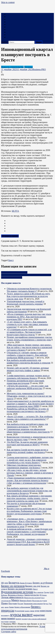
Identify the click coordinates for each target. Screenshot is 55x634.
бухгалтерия (19, 611)
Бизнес (10, 14)
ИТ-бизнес (43, 595)
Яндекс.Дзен (47, 603)
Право (10, 29)
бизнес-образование (22, 607)
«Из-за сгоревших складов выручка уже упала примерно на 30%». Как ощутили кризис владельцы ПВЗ (29, 316)
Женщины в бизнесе (16, 595)
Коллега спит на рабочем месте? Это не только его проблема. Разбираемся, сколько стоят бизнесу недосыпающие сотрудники (29, 511)
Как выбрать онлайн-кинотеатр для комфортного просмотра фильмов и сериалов (28, 361)
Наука (10, 32)
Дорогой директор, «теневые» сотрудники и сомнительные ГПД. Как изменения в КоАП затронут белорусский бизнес (28, 542)
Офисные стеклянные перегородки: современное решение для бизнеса (24, 466)
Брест (11, 260)
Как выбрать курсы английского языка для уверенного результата (27, 425)
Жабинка (4, 595)
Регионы (28, 67)
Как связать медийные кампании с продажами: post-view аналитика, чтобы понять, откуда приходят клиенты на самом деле (29, 498)
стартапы (12, 621)
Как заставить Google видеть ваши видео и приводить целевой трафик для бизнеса (27, 451)
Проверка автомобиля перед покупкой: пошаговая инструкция (25, 381)
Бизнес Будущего (26, 583)
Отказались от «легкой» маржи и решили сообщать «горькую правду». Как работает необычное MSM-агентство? (27, 355)
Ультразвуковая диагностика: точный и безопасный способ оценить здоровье (25, 302)
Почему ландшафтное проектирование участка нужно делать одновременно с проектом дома (29, 338)
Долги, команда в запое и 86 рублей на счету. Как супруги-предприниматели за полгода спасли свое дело (28, 296)
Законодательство (31, 595)
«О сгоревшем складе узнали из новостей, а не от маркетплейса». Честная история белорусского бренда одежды (29, 332)
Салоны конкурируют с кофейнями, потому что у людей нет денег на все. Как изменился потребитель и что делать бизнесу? (30, 460)
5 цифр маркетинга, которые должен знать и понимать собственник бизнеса (28, 376)
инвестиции (46, 610)
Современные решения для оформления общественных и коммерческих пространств (28, 430)
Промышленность (15, 24)
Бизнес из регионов (13, 585)
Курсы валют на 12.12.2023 (14, 272)
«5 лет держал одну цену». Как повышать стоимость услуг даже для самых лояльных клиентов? (27, 324)
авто (2, 607)
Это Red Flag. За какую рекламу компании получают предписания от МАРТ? (27, 443)
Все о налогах (38, 592)
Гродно (46, 592)
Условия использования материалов (24, 627)
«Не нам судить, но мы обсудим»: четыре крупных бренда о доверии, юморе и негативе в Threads (30, 473)
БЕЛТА (15, 211)
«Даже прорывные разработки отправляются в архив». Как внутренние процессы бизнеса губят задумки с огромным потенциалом (29, 480)
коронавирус (5, 615)
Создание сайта (8, 631)
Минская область (25, 601)
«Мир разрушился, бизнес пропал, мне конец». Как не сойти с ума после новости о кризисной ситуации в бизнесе (29, 347)
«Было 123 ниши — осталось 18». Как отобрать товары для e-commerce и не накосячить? (29, 417)
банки (11, 607)
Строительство (14, 27)
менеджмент (8, 618)
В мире (10, 34)
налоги (18, 619)
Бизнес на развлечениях (20, 589)
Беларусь (14, 582)
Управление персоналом (33, 603)
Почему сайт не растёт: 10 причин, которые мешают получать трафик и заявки (28, 369)
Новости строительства (12, 67)
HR (2, 583)
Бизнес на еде (32, 586)
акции (7, 607)
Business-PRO (39, 69)
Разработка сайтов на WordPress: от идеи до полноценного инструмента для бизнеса (28, 410)
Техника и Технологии (18, 22)
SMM (6, 583)
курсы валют (21, 614)
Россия (20, 604)
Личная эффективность (12, 597)
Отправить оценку (10, 236)
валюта (27, 611)
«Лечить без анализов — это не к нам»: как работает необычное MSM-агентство (27, 387)
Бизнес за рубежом (43, 582)
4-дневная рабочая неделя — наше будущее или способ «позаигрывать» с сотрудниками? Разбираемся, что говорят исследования (29, 531)
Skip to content (8, 2)
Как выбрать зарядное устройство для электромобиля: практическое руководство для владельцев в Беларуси (29, 490)
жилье (32, 611)
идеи (37, 610)
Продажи (12, 603)
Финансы (11, 19)
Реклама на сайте (15, 37)
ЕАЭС (52, 592)
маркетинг (39, 615)
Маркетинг (12, 16)
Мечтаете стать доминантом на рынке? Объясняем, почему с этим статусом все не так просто (29, 396)
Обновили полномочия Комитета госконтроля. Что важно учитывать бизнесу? (29, 289)
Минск (15, 600)
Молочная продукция (39, 600)
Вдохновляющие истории (17, 591)
